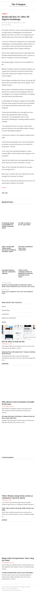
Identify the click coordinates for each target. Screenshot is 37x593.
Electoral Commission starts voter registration (25, 248)
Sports (4, 520)
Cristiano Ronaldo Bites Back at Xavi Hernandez (17, 572)
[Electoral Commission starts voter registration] (25, 237)
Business (5, 363)
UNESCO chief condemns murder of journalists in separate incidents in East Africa (25, 273)
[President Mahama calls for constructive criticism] (9, 261)
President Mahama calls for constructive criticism (9, 271)
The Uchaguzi (18, 4)
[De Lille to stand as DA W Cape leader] (25, 214)
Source (4, 187)
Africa (4, 14)
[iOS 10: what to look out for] (18, 332)
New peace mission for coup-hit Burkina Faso (17, 291)
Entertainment (8, 457)
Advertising (6, 310)
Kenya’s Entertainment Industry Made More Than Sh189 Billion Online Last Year (18, 284)
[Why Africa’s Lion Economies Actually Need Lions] (18, 383)
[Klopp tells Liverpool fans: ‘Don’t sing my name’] (18, 539)
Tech (4, 322)
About (4, 306)
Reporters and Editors (9, 318)
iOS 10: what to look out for (13, 342)
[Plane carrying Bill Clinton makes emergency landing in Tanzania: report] (9, 237)
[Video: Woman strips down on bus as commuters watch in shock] (18, 477)
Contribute (5, 314)
